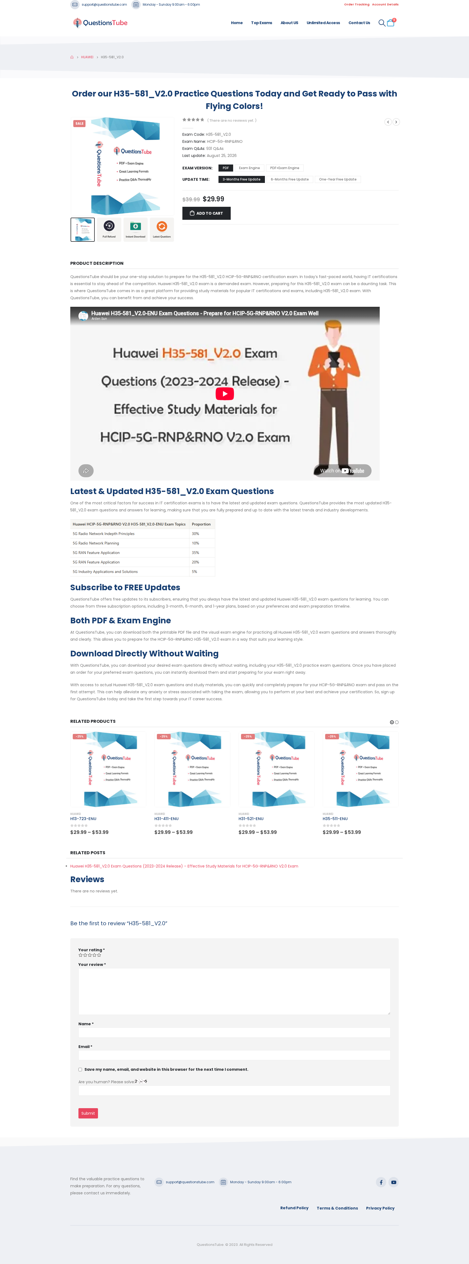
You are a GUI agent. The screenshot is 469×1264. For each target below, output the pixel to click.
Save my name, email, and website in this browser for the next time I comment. (166, 1069)
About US (289, 22)
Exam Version (196, 168)
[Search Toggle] (382, 23)
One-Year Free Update (338, 179)
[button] (72, 166)
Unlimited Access (323, 22)
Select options (137, 741)
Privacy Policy (380, 1208)
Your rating (91, 950)
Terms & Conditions (337, 1208)
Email (85, 1046)
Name (86, 1024)
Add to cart (210, 213)
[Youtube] (393, 1182)
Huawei (75, 814)
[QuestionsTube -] (100, 23)
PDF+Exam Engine (284, 168)
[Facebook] (381, 1182)
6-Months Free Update (290, 179)
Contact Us (359, 22)
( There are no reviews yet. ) (231, 120)
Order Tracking (356, 4)
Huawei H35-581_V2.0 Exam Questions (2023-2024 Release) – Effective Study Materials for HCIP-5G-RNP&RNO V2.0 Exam (184, 866)
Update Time (195, 179)
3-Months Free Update (242, 179)
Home (237, 22)
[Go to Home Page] (72, 57)
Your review (92, 964)
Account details (385, 4)
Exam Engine (249, 168)
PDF (226, 168)
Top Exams (261, 22)
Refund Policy (294, 1208)
